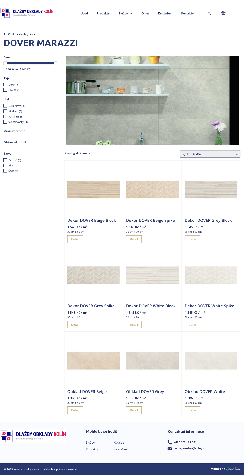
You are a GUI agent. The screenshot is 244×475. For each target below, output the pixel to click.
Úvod (84, 13)
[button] (209, 13)
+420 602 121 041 (185, 442)
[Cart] (223, 13)
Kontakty (187, 13)
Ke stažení (165, 13)
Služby (123, 13)
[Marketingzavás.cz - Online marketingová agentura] (225, 469)
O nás (145, 13)
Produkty (103, 13)
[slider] (5, 63)
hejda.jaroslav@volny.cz (190, 448)
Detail (75, 239)
